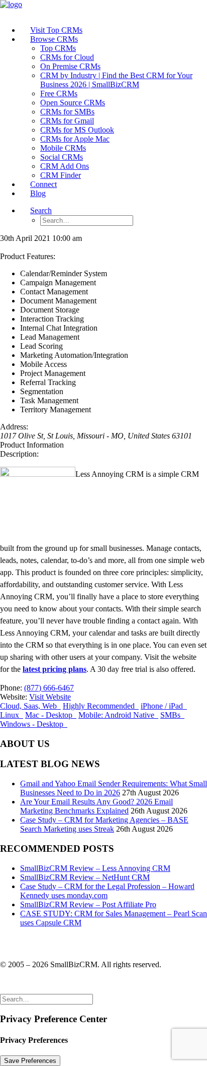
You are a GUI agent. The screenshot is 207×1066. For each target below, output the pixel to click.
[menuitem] (113, 30)
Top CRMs (58, 48)
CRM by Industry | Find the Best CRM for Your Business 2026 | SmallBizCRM (116, 80)
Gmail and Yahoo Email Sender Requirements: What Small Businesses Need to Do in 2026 (113, 788)
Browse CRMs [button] (54, 39)
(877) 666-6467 (49, 687)
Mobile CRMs (63, 148)
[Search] (46, 998)
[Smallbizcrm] (103, 9)
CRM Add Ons (64, 166)
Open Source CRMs (72, 102)
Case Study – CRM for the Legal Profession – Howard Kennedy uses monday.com (107, 891)
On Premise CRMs (70, 66)
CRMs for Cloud (67, 57)
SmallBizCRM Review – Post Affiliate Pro (88, 904)
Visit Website (50, 697)
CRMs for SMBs (67, 111)
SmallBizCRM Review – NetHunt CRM (85, 877)
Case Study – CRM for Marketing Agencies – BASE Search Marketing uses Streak (104, 824)
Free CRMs (58, 93)
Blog (38, 193)
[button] (41, 210)
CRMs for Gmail (67, 120)
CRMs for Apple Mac (75, 139)
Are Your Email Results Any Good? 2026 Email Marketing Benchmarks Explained (96, 806)
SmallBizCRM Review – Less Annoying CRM (95, 868)
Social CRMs (61, 157)
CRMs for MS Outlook (77, 130)
